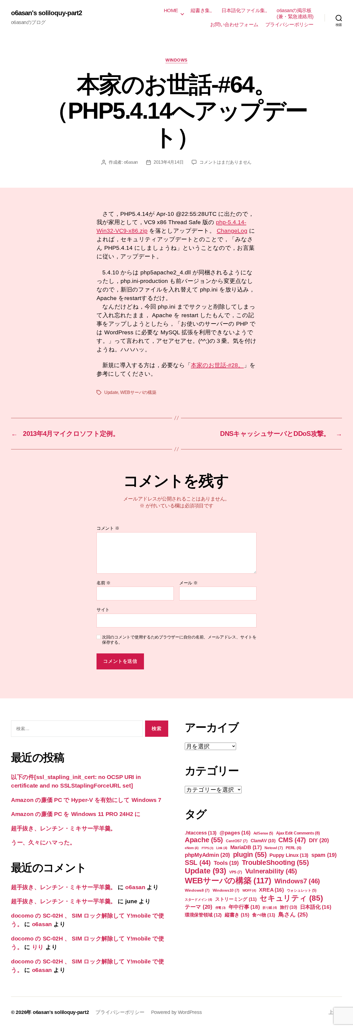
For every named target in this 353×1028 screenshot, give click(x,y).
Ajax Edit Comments (298, 833)
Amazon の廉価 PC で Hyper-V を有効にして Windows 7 (86, 800)
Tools (226, 863)
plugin (250, 854)
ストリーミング (236, 899)
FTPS (207, 848)
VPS (235, 872)
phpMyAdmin (207, 855)
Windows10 (226, 890)
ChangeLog (232, 230)
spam (324, 855)
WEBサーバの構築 (138, 392)
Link (221, 848)
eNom (192, 848)
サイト (103, 609)
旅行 (288, 907)
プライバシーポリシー (289, 24)
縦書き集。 (203, 10)
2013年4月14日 (168, 162)
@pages (235, 833)
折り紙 (270, 908)
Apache (204, 840)
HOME (171, 10)
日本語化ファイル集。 (245, 10)
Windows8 (197, 890)
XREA (271, 890)
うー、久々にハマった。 (43, 842)
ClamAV (263, 840)
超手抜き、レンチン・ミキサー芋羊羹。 (63, 828)
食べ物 (263, 915)
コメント (108, 528)
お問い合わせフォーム (234, 24)
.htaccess (200, 833)
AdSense (263, 833)
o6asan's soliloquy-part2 (46, 13)
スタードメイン (198, 900)
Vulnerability (271, 871)
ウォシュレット (301, 890)
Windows (176, 60)
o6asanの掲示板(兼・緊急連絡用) (295, 13)
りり (38, 947)
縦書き (237, 915)
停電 (220, 907)
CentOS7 (237, 841)
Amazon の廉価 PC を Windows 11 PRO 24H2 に (76, 814)
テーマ (198, 907)
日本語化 (315, 907)
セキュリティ (291, 898)
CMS (292, 840)
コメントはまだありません (225, 162)
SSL (198, 862)
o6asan (131, 162)
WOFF (249, 890)
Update (111, 392)
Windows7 (297, 881)
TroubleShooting (275, 862)
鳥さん (293, 914)
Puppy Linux (288, 855)
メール (188, 583)
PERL (293, 848)
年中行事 (244, 907)
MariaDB (246, 847)
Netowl (273, 848)
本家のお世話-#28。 (217, 365)
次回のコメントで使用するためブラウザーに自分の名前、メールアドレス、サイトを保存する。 (179, 640)
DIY (319, 840)
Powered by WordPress (176, 1012)
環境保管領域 (203, 915)
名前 (104, 583)
